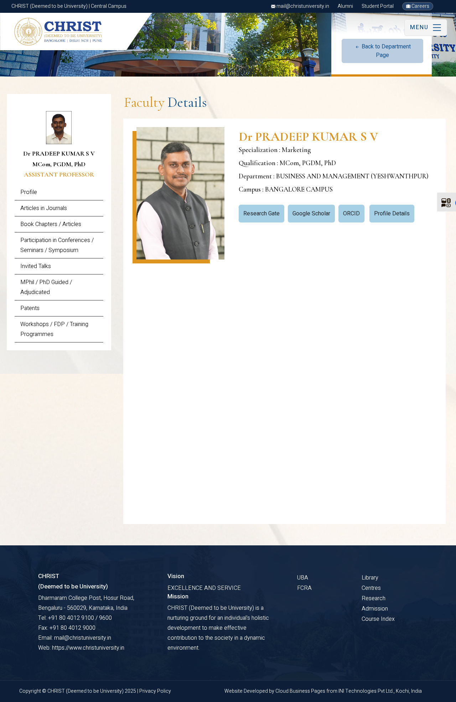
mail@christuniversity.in (302, 6)
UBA (302, 577)
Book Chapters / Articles (50, 224)
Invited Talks (35, 266)
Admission (375, 608)
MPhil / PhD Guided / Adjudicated (46, 287)
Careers (419, 6)
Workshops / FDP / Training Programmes (54, 329)
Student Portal (378, 6)
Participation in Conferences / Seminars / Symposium (57, 245)
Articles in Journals (43, 208)
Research (373, 598)
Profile (28, 192)
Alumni (345, 6)
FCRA (304, 588)
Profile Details (392, 213)
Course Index (378, 619)
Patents (30, 308)
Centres (371, 588)
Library (370, 577)
